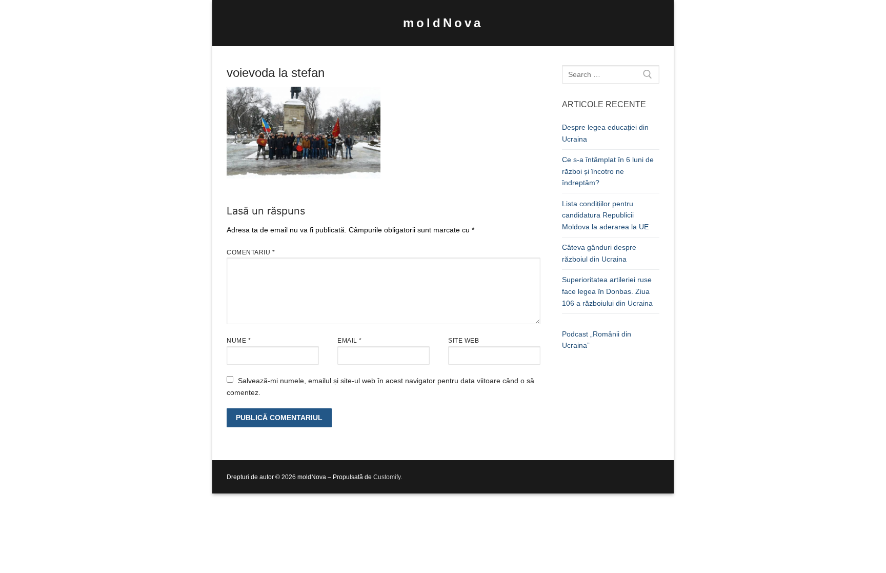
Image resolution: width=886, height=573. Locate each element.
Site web (463, 340)
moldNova (443, 23)
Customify (386, 477)
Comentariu (251, 252)
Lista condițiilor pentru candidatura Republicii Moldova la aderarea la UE (605, 215)
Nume (239, 340)
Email (349, 340)
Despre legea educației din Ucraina (605, 133)
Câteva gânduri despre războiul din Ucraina (599, 253)
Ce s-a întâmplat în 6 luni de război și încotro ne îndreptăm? (608, 171)
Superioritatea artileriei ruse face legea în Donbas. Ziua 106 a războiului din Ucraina (607, 291)
